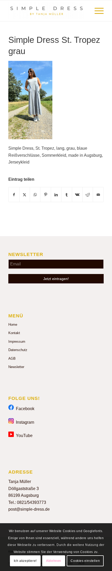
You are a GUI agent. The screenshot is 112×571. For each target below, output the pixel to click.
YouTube (23, 435)
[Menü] (96, 10)
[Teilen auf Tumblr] (66, 194)
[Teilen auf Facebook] (14, 194)
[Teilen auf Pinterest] (45, 194)
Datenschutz (17, 350)
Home (12, 325)
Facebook (24, 408)
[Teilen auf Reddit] (88, 194)
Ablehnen (53, 561)
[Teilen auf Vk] (77, 194)
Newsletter (16, 367)
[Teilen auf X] (25, 194)
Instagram (24, 422)
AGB (12, 358)
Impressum (16, 341)
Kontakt (14, 333)
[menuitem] (96, 10)
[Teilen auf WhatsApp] (35, 194)
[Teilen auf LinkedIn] (56, 194)
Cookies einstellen (85, 561)
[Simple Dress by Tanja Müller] (46, 10)
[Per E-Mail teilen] (98, 194)
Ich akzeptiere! (25, 561)
